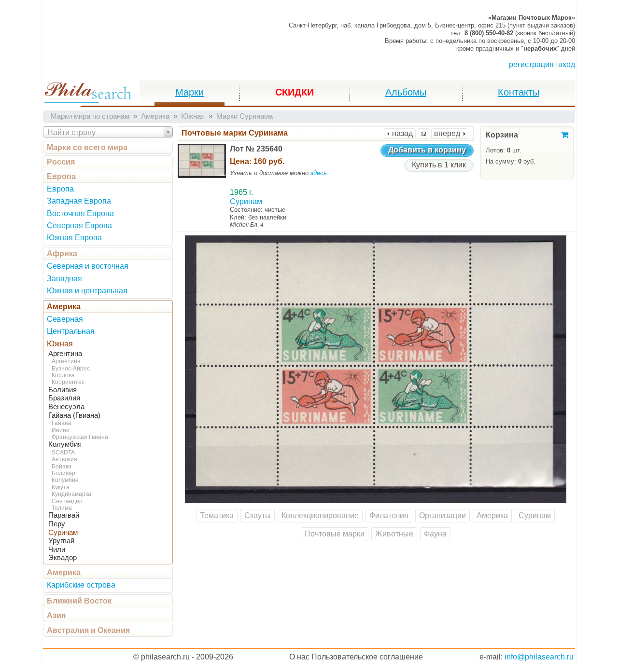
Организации (442, 515)
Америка (64, 306)
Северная (65, 319)
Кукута (61, 487)
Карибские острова (81, 585)
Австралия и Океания (88, 630)
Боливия (62, 390)
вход (566, 64)
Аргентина (65, 353)
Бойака (61, 466)
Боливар (63, 473)
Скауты (257, 515)
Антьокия (64, 459)
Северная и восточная (87, 266)
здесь (318, 173)
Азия (56, 615)
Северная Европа (79, 225)
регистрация (531, 64)
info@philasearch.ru (539, 657)
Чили (56, 549)
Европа (61, 176)
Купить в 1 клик (439, 165)
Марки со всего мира (87, 147)
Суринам (63, 532)
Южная (60, 344)
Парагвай (63, 515)
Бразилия (64, 398)
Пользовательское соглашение (367, 657)
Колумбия (65, 444)
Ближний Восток (79, 601)
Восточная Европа (80, 213)
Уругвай (61, 541)
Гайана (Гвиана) (74, 415)
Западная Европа (79, 201)
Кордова (63, 375)
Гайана (61, 423)
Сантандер (67, 501)
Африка (62, 253)
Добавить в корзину (427, 150)
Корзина (502, 135)
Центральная (71, 331)
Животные (394, 534)
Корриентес (68, 382)
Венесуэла (66, 407)
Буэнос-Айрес (71, 368)
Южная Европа (74, 237)
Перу (56, 524)
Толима (62, 508)
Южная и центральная (87, 291)
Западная (64, 278)
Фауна (435, 534)
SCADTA (63, 452)
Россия (61, 162)
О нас (299, 657)
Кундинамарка (71, 494)
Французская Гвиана (80, 437)
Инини (61, 430)
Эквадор (62, 558)
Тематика (217, 515)
